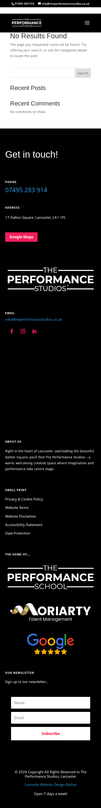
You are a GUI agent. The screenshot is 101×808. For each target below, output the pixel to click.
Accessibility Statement (23, 524)
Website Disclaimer (20, 516)
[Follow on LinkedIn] (34, 331)
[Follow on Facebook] (11, 331)
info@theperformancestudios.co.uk (33, 319)
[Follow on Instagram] (23, 331)
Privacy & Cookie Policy (24, 499)
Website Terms (17, 507)
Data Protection (17, 533)
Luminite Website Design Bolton (51, 784)
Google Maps (21, 236)
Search (83, 73)
